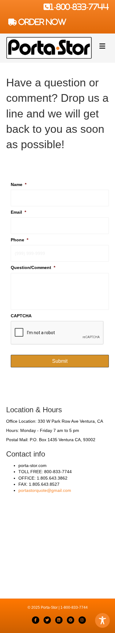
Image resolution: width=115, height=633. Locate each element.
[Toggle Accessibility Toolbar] (102, 620)
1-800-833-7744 (79, 6)
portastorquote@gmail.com (44, 490)
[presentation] (57, 333)
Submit (59, 361)
